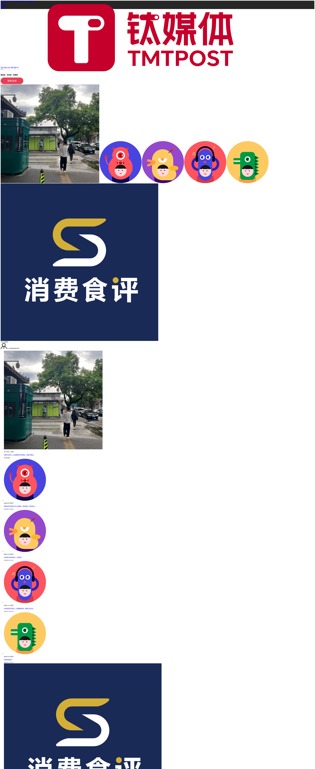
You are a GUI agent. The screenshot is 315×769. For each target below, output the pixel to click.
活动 (12, 1)
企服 (4, 1)
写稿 (2, 3)
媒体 (2, 1)
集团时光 (21, 1)
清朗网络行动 (32, 1)
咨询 (10, 1)
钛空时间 (16, 1)
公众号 (26, 1)
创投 (7, 1)
